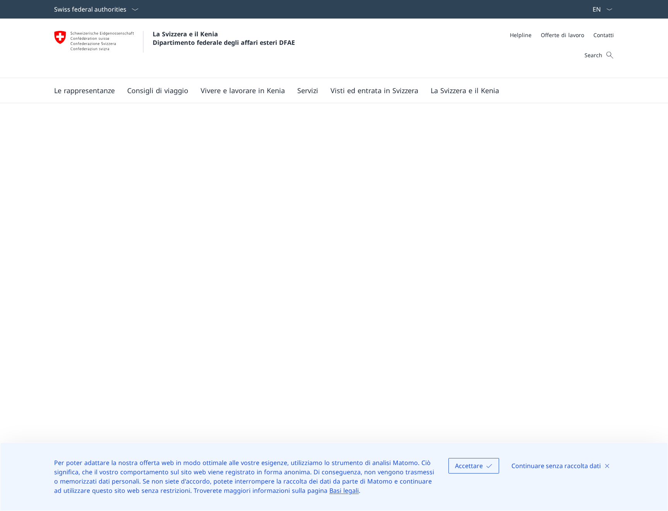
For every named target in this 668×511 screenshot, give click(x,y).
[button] (84, 90)
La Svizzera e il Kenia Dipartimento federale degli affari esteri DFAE (224, 38)
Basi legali (344, 490)
